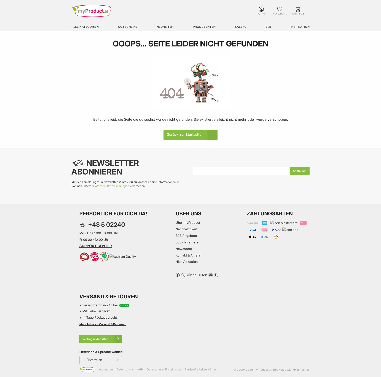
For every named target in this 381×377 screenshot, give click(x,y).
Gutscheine (127, 27)
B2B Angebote (186, 236)
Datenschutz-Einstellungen (164, 369)
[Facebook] (178, 275)
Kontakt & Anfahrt (188, 255)
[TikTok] (197, 275)
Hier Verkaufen (187, 262)
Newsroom (184, 249)
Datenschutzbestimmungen (111, 186)
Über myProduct (188, 223)
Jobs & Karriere (187, 242)
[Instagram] (183, 275)
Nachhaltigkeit (186, 229)
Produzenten (204, 27)
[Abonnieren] (300, 171)
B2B (268, 27)
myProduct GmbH (265, 369)
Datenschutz (125, 369)
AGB (140, 369)
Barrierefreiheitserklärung (201, 369)
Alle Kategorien (85, 27)
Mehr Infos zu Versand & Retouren (102, 324)
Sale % (240, 27)
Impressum (105, 369)
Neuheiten (165, 27)
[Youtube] (211, 275)
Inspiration (300, 27)
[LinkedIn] (216, 275)
